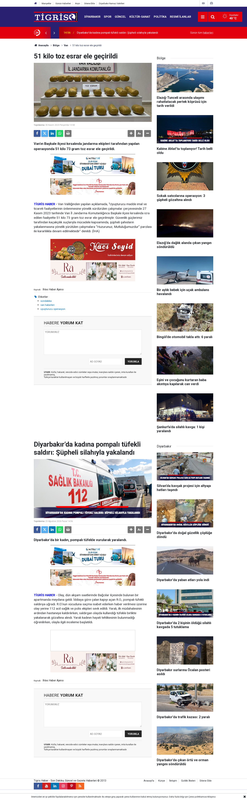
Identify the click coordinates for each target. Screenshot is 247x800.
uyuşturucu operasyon (52, 309)
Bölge (56, 45)
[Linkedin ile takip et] (55, 786)
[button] (131, 133)
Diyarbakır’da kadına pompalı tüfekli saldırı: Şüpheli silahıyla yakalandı (117, 32)
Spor (107, 16)
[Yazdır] (68, 133)
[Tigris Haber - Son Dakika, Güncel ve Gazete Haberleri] (56, 16)
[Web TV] (203, 3)
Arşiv (77, 3)
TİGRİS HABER (44, 204)
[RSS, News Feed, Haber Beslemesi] (80, 786)
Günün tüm (201, 32)
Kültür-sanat (139, 16)
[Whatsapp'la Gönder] (59, 133)
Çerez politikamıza (198, 796)
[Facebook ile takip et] (38, 786)
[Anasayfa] (35, 3)
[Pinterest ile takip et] (71, 786)
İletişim (173, 780)
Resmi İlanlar (180, 16)
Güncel (120, 16)
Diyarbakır (92, 16)
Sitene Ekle (89, 3)
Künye (161, 780)
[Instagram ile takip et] (63, 786)
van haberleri (47, 304)
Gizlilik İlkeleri (188, 780)
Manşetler (46, 3)
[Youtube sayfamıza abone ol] (46, 786)
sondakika (46, 300)
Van (66, 45)
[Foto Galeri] (211, 3)
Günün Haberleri (63, 3)
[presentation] (46, 33)
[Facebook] (37, 133)
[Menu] (203, 17)
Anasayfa (43, 45)
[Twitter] (44, 133)
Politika (160, 16)
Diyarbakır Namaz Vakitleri (111, 3)
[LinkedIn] (52, 133)
